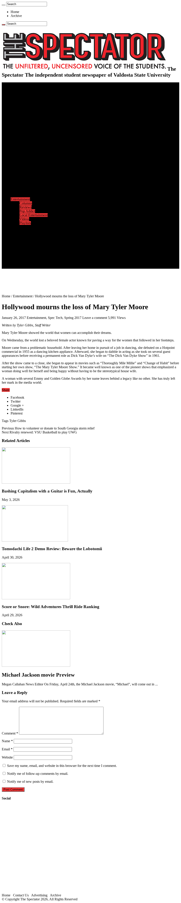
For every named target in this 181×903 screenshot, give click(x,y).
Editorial (25, 112)
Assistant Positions (32, 259)
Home (15, 12)
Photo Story (27, 235)
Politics (24, 100)
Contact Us (27, 251)
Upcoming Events (23, 243)
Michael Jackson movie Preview (38, 675)
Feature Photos (29, 231)
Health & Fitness (31, 155)
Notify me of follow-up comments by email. (37, 773)
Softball (24, 179)
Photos (15, 227)
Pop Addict (27, 211)
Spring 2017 (72, 318)
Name (7, 741)
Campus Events (30, 132)
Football (25, 163)
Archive (16, 16)
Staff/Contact (20, 247)
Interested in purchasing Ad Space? (43, 266)
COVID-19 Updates (33, 104)
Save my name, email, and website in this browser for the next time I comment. (62, 766)
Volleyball (26, 187)
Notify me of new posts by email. (30, 781)
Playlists (25, 223)
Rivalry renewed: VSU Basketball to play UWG (39, 432)
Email (7, 749)
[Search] (3, 5)
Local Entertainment (33, 215)
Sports (15, 152)
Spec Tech (55, 318)
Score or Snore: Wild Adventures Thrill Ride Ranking (50, 606)
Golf (22, 191)
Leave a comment (94, 318)
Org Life (25, 144)
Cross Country (29, 159)
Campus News (29, 136)
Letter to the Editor (32, 124)
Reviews (25, 207)
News (15, 92)
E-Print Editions (22, 88)
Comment (10, 733)
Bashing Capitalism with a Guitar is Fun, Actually (47, 491)
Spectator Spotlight (32, 148)
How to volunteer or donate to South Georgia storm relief (48, 428)
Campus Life (20, 128)
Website (7, 757)
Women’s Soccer (31, 183)
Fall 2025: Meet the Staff (36, 255)
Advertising (39, 895)
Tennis (24, 195)
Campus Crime (29, 96)
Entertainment (20, 199)
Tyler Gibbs (17, 421)
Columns (25, 120)
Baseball (25, 167)
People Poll (27, 116)
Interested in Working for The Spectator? (47, 263)
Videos (24, 219)
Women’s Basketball (33, 175)
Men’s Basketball (31, 171)
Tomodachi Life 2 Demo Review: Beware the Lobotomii (52, 548)
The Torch (18, 239)
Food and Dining (31, 140)
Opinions (17, 108)
